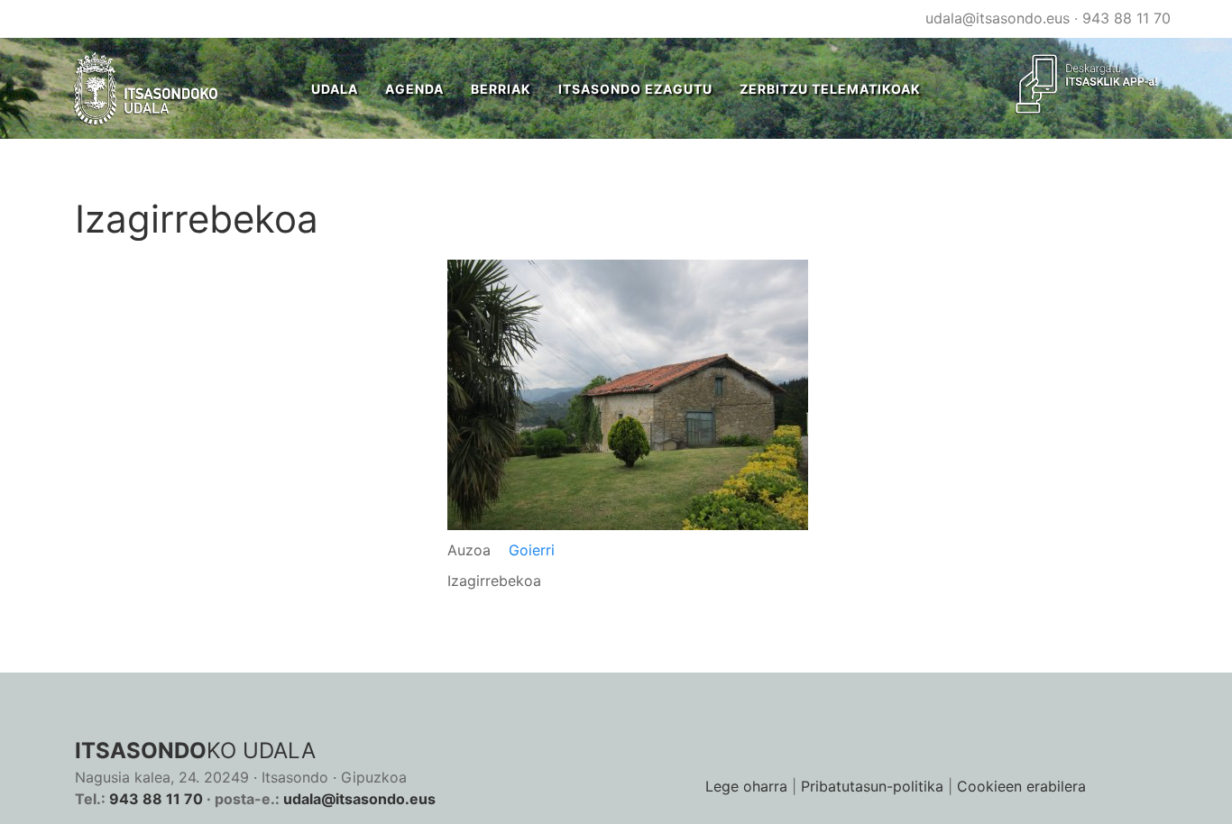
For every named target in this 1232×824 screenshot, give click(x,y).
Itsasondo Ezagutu (635, 88)
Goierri (532, 550)
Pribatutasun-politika (872, 786)
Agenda (414, 88)
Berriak (501, 88)
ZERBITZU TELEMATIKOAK (830, 88)
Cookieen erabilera (1021, 786)
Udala (334, 88)
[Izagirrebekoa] (627, 394)
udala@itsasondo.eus (997, 18)
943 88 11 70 (1126, 18)
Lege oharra (746, 786)
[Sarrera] (146, 88)
